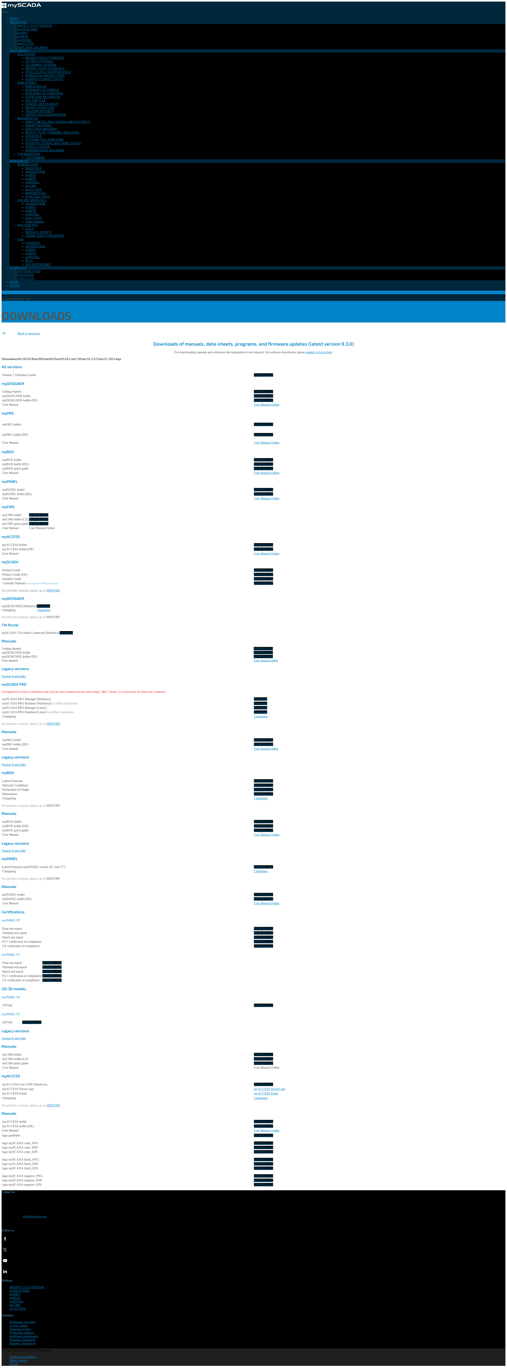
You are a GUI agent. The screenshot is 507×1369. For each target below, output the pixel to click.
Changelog (261, 871)
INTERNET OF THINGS (42, 90)
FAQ (20, 239)
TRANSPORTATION (39, 111)
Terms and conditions (23, 1357)
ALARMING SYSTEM (40, 65)
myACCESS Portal (266, 1093)
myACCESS (25, 43)
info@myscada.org (35, 1216)
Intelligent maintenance (24, 1336)
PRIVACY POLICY (38, 232)
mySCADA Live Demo (32, 47)
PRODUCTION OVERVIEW (44, 58)
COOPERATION (28, 154)
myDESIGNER (27, 29)
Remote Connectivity (23, 1343)
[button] (7, 359)
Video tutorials (34, 221)
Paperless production (22, 1340)
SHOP (14, 282)
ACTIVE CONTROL (39, 61)
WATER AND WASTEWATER (45, 114)
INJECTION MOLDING (41, 129)
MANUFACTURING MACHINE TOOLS (53, 143)
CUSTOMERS (35, 157)
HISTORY (53, 590)
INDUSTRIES (26, 82)
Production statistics (22, 1332)
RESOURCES (19, 161)
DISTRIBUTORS (29, 271)
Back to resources (29, 333)
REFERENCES (27, 118)
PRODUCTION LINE (39, 107)
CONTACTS (18, 267)
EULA (29, 228)
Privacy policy (19, 1360)
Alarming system (20, 1329)
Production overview (23, 1322)
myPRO (22, 33)
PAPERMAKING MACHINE (44, 150)
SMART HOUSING (38, 125)
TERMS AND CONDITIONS (44, 235)
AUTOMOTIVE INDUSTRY (44, 139)
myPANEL (24, 40)
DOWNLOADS (27, 164)
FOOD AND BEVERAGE (42, 97)
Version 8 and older (14, 764)
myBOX (22, 36)
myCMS (30, 186)
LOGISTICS (33, 136)
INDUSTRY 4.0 (35, 86)
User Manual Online (266, 404)
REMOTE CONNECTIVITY (44, 79)
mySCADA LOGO (37, 196)
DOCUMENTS (27, 225)
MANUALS (33, 168)
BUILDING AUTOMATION (44, 93)
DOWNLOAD (263, 375)
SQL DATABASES (38, 264)
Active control (18, 1325)
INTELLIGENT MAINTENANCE (48, 72)
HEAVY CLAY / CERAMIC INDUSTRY (52, 132)
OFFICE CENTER (37, 146)
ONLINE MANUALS (31, 200)
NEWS (14, 18)
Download (43, 606)
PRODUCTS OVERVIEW (34, 25)
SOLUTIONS (19, 50)
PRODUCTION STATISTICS (44, 68)
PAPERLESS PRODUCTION (45, 75)
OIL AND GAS (35, 100)
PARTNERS (25, 275)
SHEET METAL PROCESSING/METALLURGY (58, 122)
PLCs (28, 260)
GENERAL (33, 243)
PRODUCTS (18, 22)
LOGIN (15, 285)
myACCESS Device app (269, 1089)
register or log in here (319, 352)
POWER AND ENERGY (41, 104)
